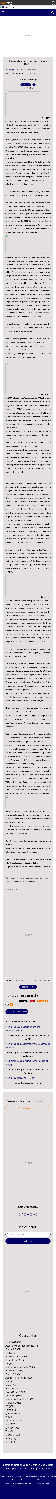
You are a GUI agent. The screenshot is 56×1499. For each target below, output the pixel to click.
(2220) (11, 1388)
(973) (11, 1410)
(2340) (12, 1385)
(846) (13, 1420)
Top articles (49, 1476)
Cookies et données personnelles (18, 1483)
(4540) (14, 1360)
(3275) (13, 1381)
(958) (12, 1413)
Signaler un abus (27, 1480)
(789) (12, 1428)
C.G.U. (39, 1480)
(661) (10, 1431)
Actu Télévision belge (28, 80)
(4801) (16, 1356)
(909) (9, 1417)
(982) (9, 1406)
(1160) (13, 1396)
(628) (10, 1442)
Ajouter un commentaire (28, 1108)
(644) (10, 1438)
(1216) (15, 1392)
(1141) (19, 1399)
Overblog (46, 1468)
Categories (30, 69)
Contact (15, 1480)
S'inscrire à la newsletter (17, 1012)
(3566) (14, 1371)
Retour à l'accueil (28, 987)
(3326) (19, 1378)
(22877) (13, 1342)
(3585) (20, 1367)
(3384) (13, 1374)
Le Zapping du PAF (14, 69)
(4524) (10, 1363)
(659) (12, 1435)
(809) (10, 1424)
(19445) (22, 1346)
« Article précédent (14, 980)
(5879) (13, 1349)
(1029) (13, 1403)
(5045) (10, 1353)
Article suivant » (43, 980)
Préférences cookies (41, 1483)
